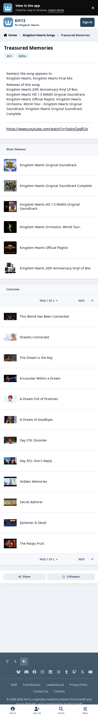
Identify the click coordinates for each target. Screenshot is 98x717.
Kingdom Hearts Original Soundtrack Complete (56, 186)
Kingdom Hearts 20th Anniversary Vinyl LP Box (41, 89)
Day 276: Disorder (33, 440)
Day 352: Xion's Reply (36, 461)
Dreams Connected (34, 337)
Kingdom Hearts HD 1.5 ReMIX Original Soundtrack (45, 94)
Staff (14, 685)
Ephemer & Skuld (33, 523)
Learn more (9, 8)
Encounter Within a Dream (40, 378)
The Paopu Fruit (32, 543)
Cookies (59, 691)
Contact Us (40, 691)
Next (81, 300)
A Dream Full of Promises (39, 399)
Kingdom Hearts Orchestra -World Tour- (50, 227)
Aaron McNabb (26, 704)
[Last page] (92, 301)
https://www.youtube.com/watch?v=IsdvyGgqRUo (47, 129)
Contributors (31, 685)
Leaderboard (55, 685)
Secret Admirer (31, 502)
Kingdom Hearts (18, 78)
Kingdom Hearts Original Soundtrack (48, 165)
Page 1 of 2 (48, 300)
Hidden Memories (33, 481)
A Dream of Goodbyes (36, 419)
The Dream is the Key (36, 357)
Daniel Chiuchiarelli (73, 699)
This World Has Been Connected (44, 316)
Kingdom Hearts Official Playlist (30, 99)
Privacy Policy (78, 685)
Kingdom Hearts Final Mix (52, 78)
